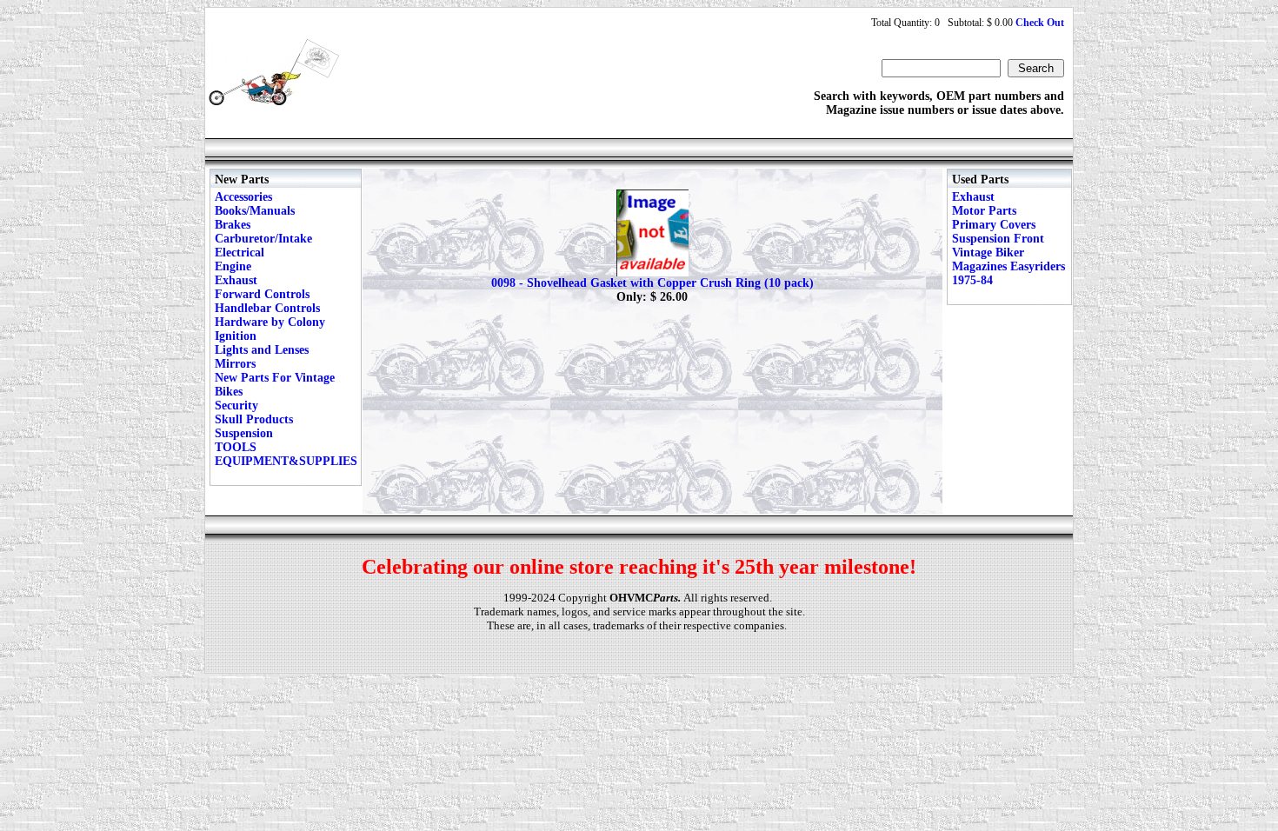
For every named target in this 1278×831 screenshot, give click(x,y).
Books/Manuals (255, 210)
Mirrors (235, 363)
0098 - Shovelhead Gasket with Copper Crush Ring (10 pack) (652, 282)
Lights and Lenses (262, 349)
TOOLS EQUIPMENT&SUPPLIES (286, 454)
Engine (233, 266)
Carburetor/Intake (263, 238)
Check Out (1039, 23)
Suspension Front (998, 238)
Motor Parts (984, 210)
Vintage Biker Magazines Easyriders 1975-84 (1008, 266)
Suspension (244, 433)
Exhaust (236, 280)
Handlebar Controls (267, 308)
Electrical (239, 252)
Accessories (243, 196)
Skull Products (254, 419)
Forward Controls (262, 294)
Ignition (235, 335)
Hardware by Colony (270, 322)
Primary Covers (993, 224)
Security (236, 405)
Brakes (232, 224)
